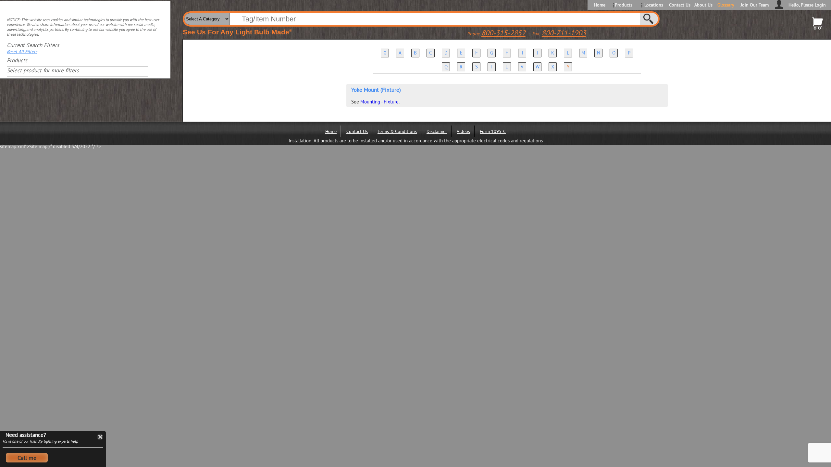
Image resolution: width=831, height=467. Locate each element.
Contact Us (679, 5)
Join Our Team (755, 5)
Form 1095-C (493, 131)
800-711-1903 (564, 32)
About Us (703, 5)
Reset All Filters (22, 51)
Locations (653, 5)
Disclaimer (437, 131)
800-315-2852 (503, 32)
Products (623, 5)
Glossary (725, 5)
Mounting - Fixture (379, 102)
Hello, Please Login (807, 5)
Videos (463, 131)
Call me (27, 457)
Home (599, 5)
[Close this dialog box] (100, 437)
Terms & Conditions (397, 131)
